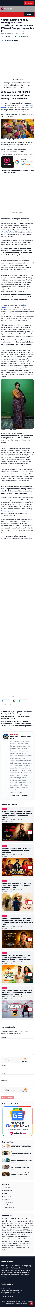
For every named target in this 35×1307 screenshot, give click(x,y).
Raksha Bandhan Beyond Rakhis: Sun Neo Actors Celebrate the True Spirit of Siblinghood (17, 850)
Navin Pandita (6, 232)
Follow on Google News (11, 40)
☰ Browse (28, 3)
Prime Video (8, 1191)
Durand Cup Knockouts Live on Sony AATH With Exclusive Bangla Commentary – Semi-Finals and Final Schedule (21, 1159)
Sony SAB (21, 33)
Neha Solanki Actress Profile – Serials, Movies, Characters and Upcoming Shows (21, 1145)
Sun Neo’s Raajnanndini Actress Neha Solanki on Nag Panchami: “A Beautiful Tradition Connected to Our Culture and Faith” (17, 921)
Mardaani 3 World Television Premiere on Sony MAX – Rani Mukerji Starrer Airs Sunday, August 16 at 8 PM (17, 992)
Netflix (6, 1194)
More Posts (15, 795)
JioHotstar (7, 1188)
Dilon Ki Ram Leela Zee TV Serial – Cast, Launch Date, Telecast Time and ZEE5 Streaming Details (17, 885)
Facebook (7, 36)
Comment (5, 1037)
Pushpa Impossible (7, 511)
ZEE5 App (7, 1199)
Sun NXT (6, 1205)
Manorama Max (9, 1208)
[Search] (32, 8)
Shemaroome (8, 1202)
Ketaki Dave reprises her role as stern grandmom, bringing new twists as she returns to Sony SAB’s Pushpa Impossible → (17, 723)
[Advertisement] (17, 60)
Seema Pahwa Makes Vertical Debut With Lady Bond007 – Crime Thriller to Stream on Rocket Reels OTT (20, 1166)
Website (25, 795)
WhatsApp (24, 36)
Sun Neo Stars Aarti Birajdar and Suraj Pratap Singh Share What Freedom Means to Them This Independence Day (17, 957)
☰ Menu (28, 14)
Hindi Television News (7, 33)
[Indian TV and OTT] (8, 8)
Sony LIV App (8, 1196)
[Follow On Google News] (17, 1121)
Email (3, 1073)
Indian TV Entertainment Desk (20, 737)
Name (3, 1066)
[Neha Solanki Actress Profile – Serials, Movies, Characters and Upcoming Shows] (6, 1146)
